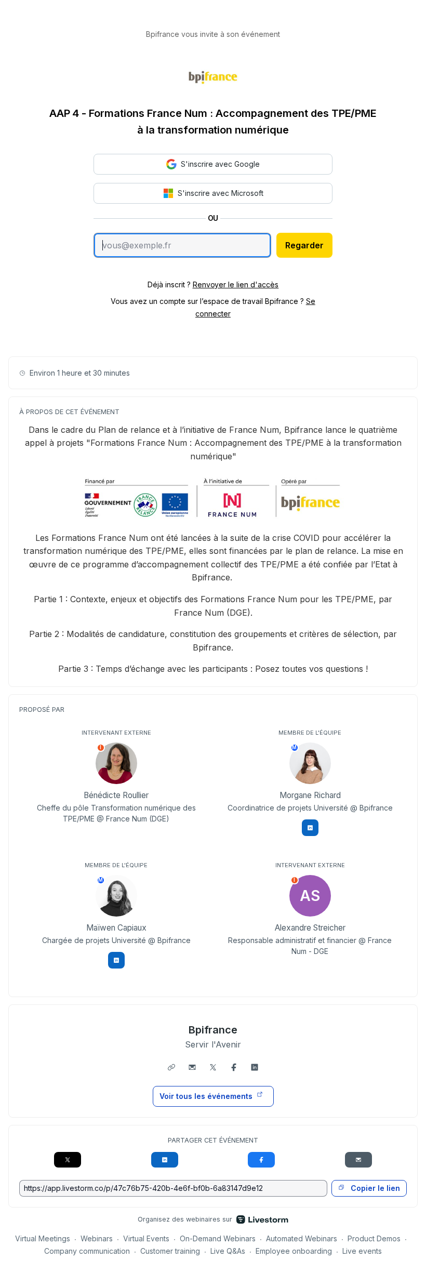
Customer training (170, 1251)
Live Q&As (227, 1251)
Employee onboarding (294, 1251)
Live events (362, 1251)
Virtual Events (146, 1238)
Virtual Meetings (42, 1238)
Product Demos (374, 1238)
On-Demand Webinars (218, 1238)
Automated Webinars (301, 1238)
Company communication (87, 1251)
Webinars (97, 1238)
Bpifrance (213, 1030)
